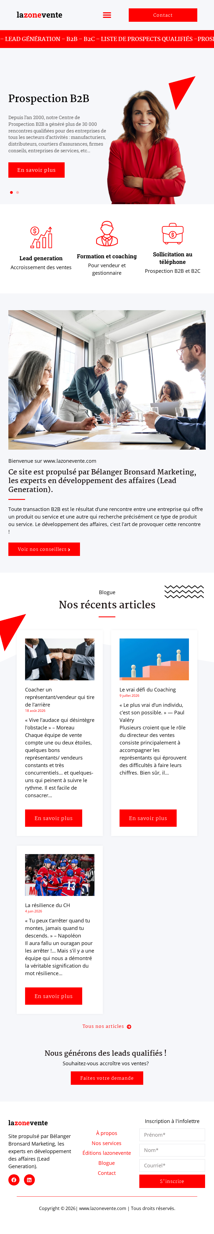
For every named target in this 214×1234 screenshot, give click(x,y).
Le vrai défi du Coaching (148, 689)
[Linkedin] (29, 1179)
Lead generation (41, 258)
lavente (39, 14)
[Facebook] (14, 1179)
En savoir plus (54, 818)
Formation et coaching (107, 256)
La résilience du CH (47, 905)
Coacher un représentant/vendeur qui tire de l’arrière (59, 697)
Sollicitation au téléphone (172, 257)
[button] (107, 15)
